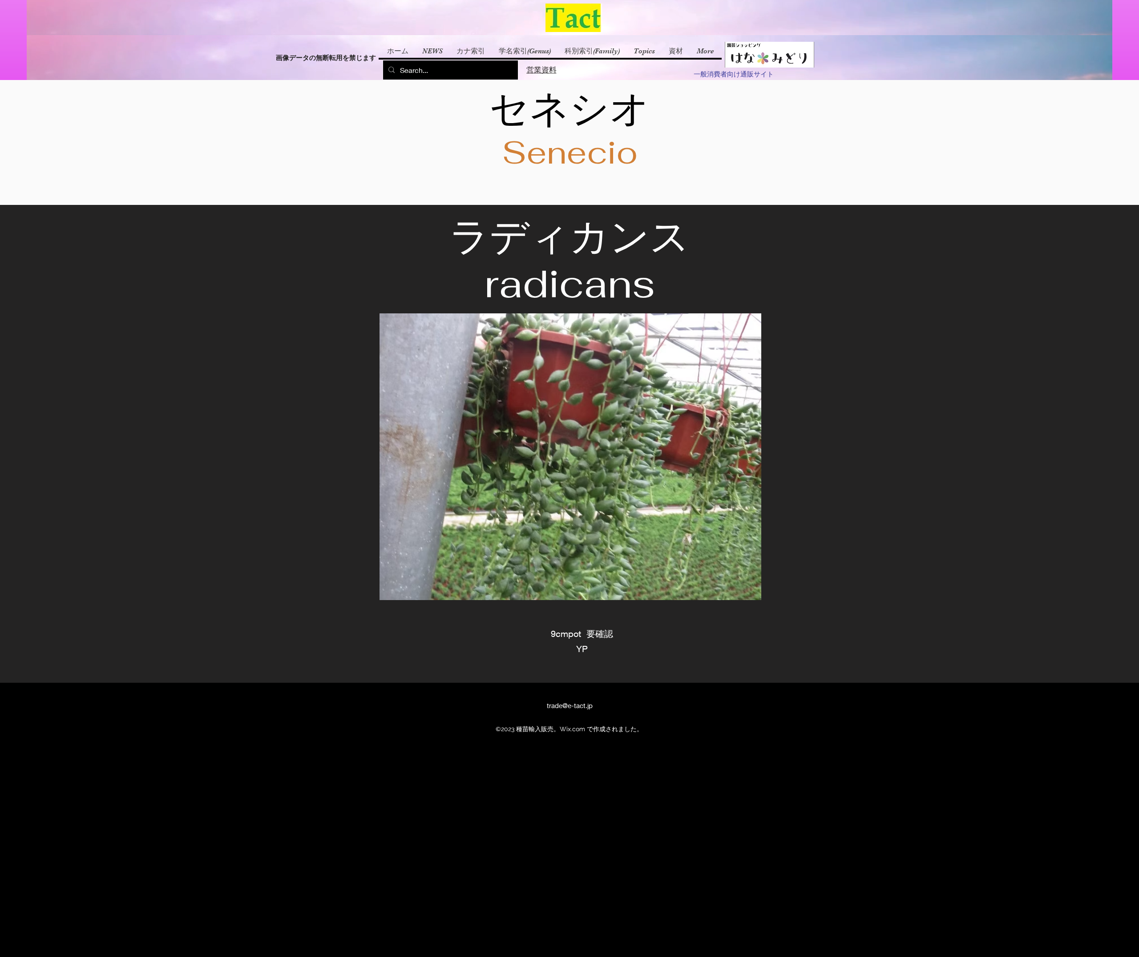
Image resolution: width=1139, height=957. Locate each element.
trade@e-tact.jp (570, 705)
